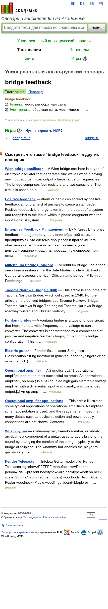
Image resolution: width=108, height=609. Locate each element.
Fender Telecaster (20, 461)
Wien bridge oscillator (24, 169)
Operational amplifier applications (34, 401)
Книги (29, 58)
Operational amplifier (23, 370)
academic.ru (19, 8)
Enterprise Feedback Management (34, 229)
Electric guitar (17, 351)
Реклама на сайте (54, 517)
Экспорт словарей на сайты (19, 532)
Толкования (29, 50)
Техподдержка (32, 517)
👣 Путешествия (12, 525)
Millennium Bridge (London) (29, 265)
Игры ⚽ (79, 58)
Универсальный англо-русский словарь (54, 41)
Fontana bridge (18, 320)
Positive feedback (20, 199)
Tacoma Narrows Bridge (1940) (31, 290)
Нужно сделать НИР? (44, 131)
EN (73, 4)
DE (82, 4)
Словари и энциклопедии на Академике (43, 18)
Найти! (96, 28)
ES (91, 4)
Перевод (35, 92)
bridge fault (21, 138)
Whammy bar (16, 431)
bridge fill (92, 138)
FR (101, 4)
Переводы (79, 50)
